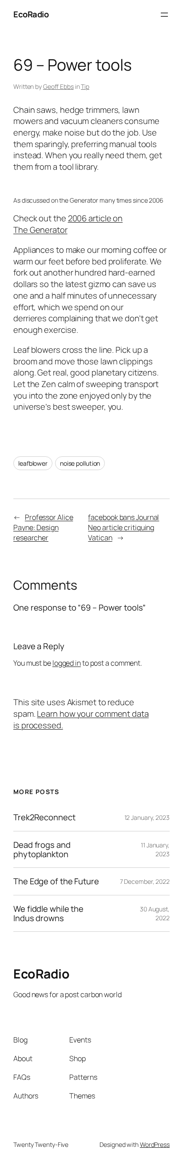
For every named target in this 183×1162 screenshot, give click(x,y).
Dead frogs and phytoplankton (42, 849)
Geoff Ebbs (58, 86)
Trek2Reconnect (44, 817)
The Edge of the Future (56, 881)
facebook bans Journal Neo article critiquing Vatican (123, 527)
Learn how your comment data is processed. (81, 719)
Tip (85, 86)
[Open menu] (164, 14)
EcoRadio (30, 14)
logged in (66, 663)
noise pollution (80, 463)
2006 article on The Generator (68, 224)
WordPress (155, 1144)
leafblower (33, 463)
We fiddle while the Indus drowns (48, 913)
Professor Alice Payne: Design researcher (43, 527)
